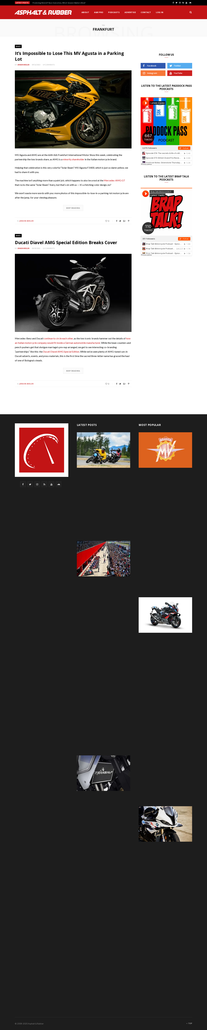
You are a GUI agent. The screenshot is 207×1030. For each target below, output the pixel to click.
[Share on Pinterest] (128, 221)
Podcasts (114, 12)
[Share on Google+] (124, 221)
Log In (159, 12)
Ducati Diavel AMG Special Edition (61, 351)
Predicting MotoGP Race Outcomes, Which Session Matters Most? (59, 3)
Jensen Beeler (23, 65)
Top (190, 1023)
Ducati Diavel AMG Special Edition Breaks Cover (66, 242)
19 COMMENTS (49, 65)
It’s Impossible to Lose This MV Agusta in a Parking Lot (69, 56)
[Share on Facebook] (116, 221)
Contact (146, 12)
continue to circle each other (58, 338)
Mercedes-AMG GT (114, 180)
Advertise (130, 12)
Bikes (18, 46)
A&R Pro (98, 12)
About (85, 12)
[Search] (190, 12)
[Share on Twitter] (120, 221)
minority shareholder (73, 159)
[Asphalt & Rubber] (43, 12)
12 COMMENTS (49, 248)
